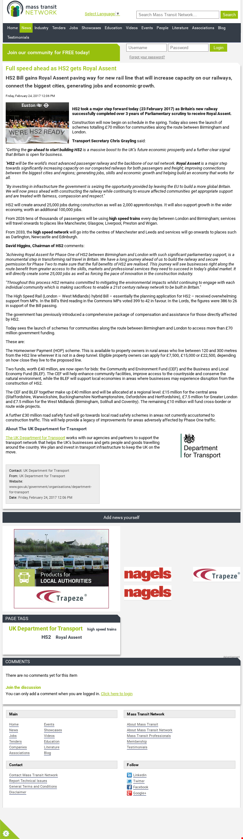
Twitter (139, 781)
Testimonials (18, 37)
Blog (222, 28)
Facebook (140, 787)
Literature (180, 28)
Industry (41, 28)
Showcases (91, 28)
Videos (132, 28)
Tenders (58, 28)
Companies (18, 747)
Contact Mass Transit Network (33, 775)
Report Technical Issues (28, 781)
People (162, 28)
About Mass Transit (142, 724)
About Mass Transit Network (149, 730)
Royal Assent (69, 637)
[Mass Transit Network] (32, 8)
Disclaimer (17, 792)
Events (147, 28)
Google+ (139, 793)
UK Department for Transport (46, 471)
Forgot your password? (147, 57)
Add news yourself (121, 517)
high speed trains (101, 629)
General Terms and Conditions (33, 787)
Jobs (73, 28)
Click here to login (117, 693)
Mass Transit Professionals (149, 736)
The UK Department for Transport (35, 437)
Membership (137, 742)
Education (113, 28)
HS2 (46, 637)
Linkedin (139, 775)
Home (12, 28)
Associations (203, 28)
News (26, 28)
